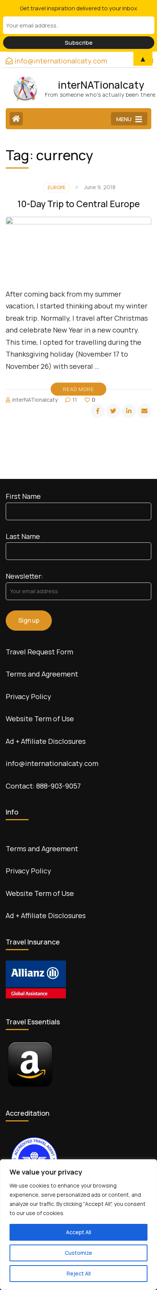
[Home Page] (16, 118)
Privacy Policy (28, 696)
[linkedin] (129, 411)
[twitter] (113, 411)
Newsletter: (24, 576)
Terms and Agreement (42, 673)
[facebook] (97, 411)
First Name (23, 496)
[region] (78, 1224)
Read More (78, 389)
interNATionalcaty (101, 85)
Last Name (23, 536)
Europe (57, 187)
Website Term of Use (40, 718)
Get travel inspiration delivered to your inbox (78, 8)
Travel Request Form (39, 651)
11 (74, 399)
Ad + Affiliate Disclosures (46, 741)
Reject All (79, 1273)
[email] (144, 411)
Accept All (78, 1232)
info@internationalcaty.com (52, 763)
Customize (78, 1252)
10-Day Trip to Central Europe (79, 204)
